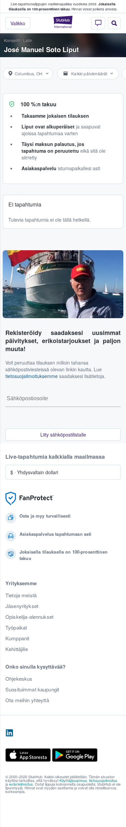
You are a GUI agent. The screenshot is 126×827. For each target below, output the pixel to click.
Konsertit (12, 40)
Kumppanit (17, 638)
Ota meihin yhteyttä (27, 700)
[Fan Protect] (29, 498)
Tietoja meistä (21, 595)
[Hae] (114, 23)
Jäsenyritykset (21, 606)
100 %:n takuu (38, 104)
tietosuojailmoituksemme (31, 376)
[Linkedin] (9, 733)
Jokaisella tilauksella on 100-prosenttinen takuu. (62, 6)
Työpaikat (16, 627)
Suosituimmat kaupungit (32, 689)
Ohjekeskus (18, 678)
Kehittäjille (16, 649)
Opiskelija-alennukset (29, 616)
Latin (27, 40)
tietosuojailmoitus (103, 780)
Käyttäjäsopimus (73, 780)
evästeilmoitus (21, 784)
